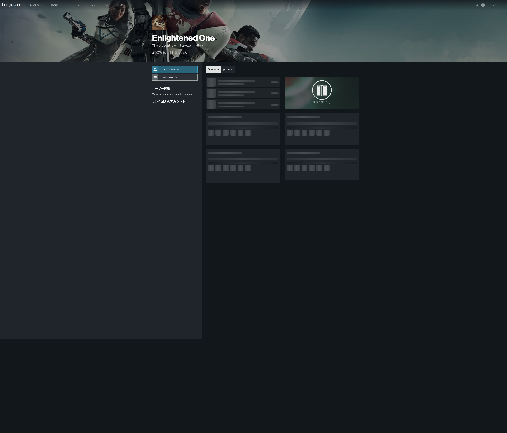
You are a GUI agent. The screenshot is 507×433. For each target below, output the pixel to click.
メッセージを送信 (169, 77)
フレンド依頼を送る (170, 69)
